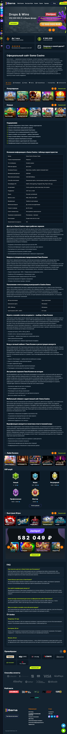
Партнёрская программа (12, 716)
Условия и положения (34, 716)
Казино (36, 3)
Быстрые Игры (29, 3)
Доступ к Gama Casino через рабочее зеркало (20, 127)
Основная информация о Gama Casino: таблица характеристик (25, 125)
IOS (2, 51)
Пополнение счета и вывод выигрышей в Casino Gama (22, 132)
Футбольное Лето (63, 82)
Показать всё (35, 555)
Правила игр (31, 724)
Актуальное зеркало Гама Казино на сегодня (20, 138)
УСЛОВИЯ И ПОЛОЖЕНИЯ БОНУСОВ (35, 714)
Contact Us (51, 711)
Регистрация (13, 23)
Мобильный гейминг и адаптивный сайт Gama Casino (22, 141)
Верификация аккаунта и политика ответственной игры (23, 143)
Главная (9, 82)
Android (2, 48)
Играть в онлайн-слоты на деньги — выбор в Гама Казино (23, 134)
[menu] (1, 2)
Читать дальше (35, 505)
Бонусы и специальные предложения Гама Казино (21, 130)
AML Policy (31, 718)
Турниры (46, 3)
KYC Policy (31, 711)
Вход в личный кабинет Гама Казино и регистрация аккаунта (24, 136)
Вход (54, 3)
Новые (25, 82)
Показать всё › (62, 88)
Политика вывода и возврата (35, 720)
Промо (41, 3)
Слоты (32, 82)
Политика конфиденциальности (36, 722)
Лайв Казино (20, 3)
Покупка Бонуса (41, 82)
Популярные (17, 82)
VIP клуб (50, 713)
